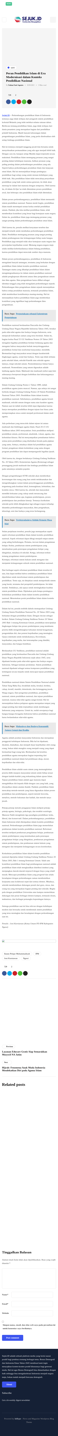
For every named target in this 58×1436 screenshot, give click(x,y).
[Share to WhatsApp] (24, 102)
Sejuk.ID (6, 115)
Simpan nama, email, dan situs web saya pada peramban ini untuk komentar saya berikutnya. (29, 1327)
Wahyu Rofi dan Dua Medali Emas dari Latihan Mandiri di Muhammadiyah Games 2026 (27, 1149)
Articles (7, 1043)
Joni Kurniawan (11, 958)
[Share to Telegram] (29, 102)
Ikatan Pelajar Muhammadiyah (17, 954)
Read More (29, 7)
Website (5, 1313)
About (9, 1384)
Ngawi (26, 958)
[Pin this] (19, 102)
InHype (18, 1419)
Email (5, 1304)
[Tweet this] (13, 102)
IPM (37, 954)
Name (5, 1295)
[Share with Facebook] (8, 102)
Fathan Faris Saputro (15, 85)
